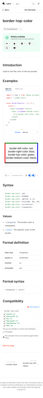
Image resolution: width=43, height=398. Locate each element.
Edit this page (8, 345)
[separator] (21, 129)
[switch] (30, 175)
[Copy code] (36, 95)
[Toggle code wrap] (32, 95)
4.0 (17, 4)
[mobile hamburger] (38, 3)
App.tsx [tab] (8, 89)
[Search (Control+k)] (33, 3)
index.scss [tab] (19, 89)
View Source (34, 307)
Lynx (8, 3)
